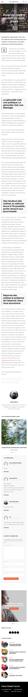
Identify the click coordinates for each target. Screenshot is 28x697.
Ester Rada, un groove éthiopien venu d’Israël (14, 604)
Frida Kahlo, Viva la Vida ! (15, 675)
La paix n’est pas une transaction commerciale (14, 447)
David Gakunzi (17, 25)
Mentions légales (16, 691)
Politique (14, 10)
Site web (6, 573)
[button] (26, 1)
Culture (11, 650)
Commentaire (7, 545)
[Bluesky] (18, 632)
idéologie (22, 84)
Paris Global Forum (14, 1)
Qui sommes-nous (6, 689)
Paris (20, 268)
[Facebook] (10, 632)
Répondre (6, 471)
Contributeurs (18, 689)
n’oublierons (5, 360)
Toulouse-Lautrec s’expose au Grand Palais (17, 652)
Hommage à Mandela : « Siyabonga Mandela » (15, 645)
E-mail (5, 567)
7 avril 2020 (10, 25)
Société (11, 657)
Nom (5, 561)
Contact (6, 691)
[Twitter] (15, 632)
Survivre (9, 146)
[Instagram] (13, 632)
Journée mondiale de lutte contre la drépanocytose (16, 660)
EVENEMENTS (12, 642)
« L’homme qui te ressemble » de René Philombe (17, 668)
